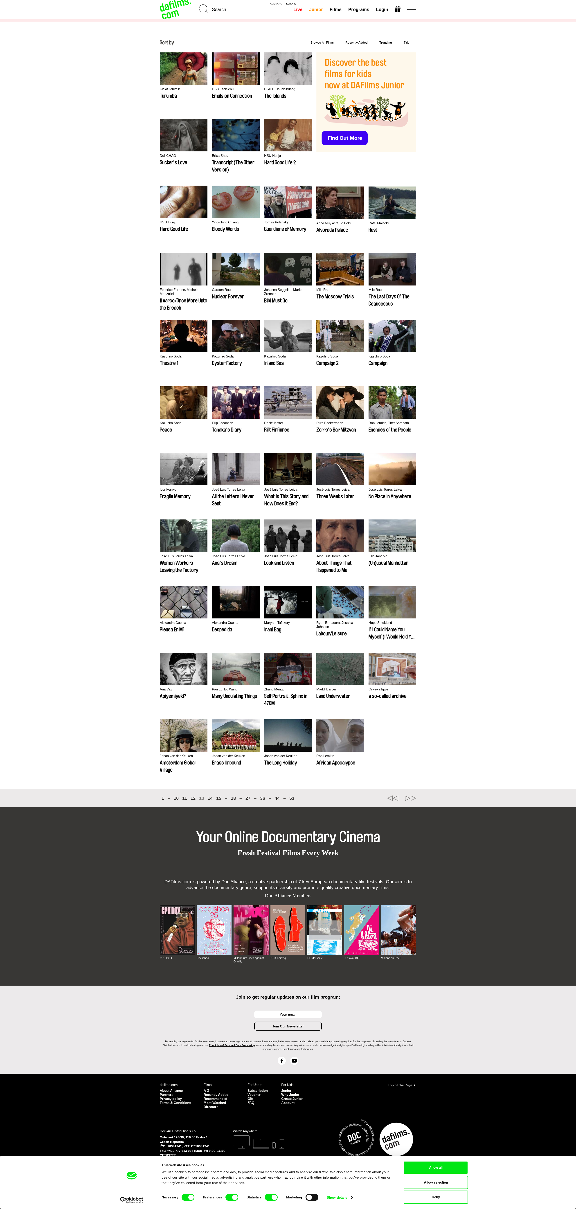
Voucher (254, 1095)
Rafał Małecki (379, 223)
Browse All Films (322, 42)
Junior (316, 9)
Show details (337, 1197)
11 (184, 798)
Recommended (215, 1099)
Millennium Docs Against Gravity (249, 960)
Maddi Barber (326, 689)
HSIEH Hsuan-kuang (279, 89)
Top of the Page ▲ (402, 1085)
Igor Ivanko (168, 489)
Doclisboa (203, 958)
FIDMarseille (315, 958)
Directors (211, 1107)
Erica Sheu (220, 155)
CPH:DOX (166, 958)
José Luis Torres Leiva (228, 489)
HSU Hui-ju (272, 155)
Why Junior (290, 1095)
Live (297, 9)
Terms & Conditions (175, 1103)
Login (382, 9)
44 (277, 798)
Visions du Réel (390, 958)
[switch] (231, 1197)
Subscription (258, 1090)
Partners (166, 1095)
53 (291, 798)
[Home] (176, 9)
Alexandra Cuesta (173, 623)
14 (210, 798)
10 (176, 798)
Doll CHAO (168, 155)
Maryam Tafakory (277, 623)
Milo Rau (322, 290)
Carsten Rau (221, 290)
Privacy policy (171, 1099)
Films (336, 9)
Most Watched (215, 1103)
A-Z (206, 1090)
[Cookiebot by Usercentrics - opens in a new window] (131, 1200)
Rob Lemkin (325, 756)
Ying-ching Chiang (225, 222)
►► (410, 798)
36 (262, 798)
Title (407, 42)
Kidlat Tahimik (170, 89)
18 (233, 798)
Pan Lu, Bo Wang (224, 689)
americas (276, 4)
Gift (250, 1099)
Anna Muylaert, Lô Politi (333, 223)
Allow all (436, 1167)
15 (218, 798)
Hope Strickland (380, 623)
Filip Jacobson (222, 423)
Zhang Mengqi (274, 689)
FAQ (251, 1103)
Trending (385, 42)
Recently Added (356, 42)
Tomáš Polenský (276, 222)
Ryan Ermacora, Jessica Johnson (334, 625)
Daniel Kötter (273, 423)
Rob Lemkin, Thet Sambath (389, 423)
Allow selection (436, 1182)
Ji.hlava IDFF (352, 958)
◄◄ (392, 798)
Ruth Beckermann (329, 423)
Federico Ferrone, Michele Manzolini (179, 292)
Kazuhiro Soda (170, 356)
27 (247, 798)
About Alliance (171, 1090)
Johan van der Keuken (176, 756)
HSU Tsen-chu (223, 89)
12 (193, 798)
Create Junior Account (292, 1101)
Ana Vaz (166, 689)
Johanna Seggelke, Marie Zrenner (283, 292)
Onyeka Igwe (378, 689)
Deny (436, 1197)
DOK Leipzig (278, 958)
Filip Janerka (378, 556)
